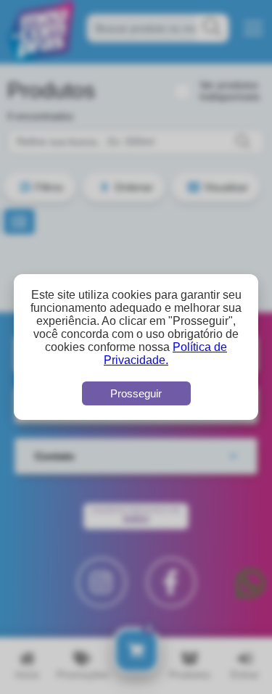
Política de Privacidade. (165, 353)
